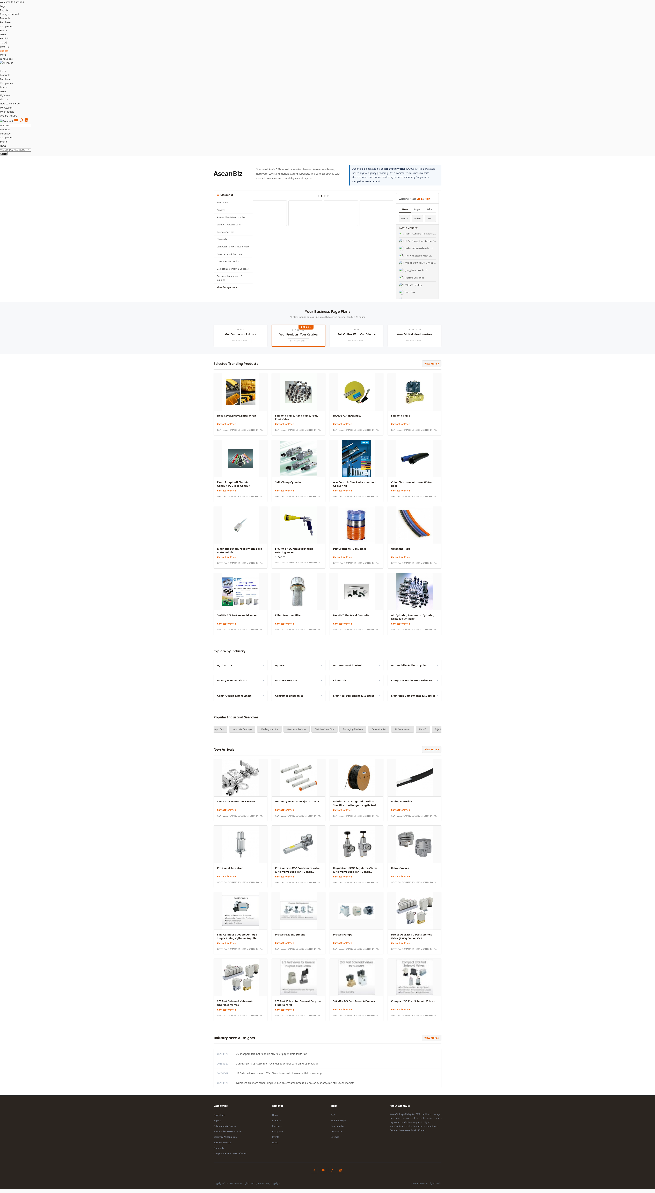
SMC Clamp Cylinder (288, 482)
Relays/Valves (400, 868)
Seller (430, 209)
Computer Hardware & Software (233, 246)
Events (4, 30)
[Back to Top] (0, 1190)
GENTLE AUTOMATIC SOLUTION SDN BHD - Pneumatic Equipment (240, 429)
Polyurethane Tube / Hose (349, 548)
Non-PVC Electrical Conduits (351, 615)
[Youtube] (16, 121)
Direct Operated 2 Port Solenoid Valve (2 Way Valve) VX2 (411, 936)
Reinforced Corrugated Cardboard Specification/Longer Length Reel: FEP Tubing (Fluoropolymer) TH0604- (356, 805)
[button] (240, 336)
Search (3, 154)
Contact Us (336, 1131)
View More (431, 363)
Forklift (351, 729)
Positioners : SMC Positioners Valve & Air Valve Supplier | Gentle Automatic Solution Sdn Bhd (297, 871)
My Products (7, 111)
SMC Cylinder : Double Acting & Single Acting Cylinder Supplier (237, 936)
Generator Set (307, 729)
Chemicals (222, 239)
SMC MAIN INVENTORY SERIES (236, 801)
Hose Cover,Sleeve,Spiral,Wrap (236, 415)
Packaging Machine (281, 729)
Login (3, 6)
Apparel (220, 209)
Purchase (5, 22)
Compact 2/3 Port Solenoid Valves (412, 1001)
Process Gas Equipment (290, 934)
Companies (6, 26)
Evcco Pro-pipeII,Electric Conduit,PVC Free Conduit (234, 484)
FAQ (333, 1115)
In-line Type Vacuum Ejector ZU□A (297, 801)
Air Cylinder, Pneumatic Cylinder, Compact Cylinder (412, 617)
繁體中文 (5, 46)
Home (275, 1115)
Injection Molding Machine (377, 729)
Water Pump (426, 729)
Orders (417, 218)
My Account (6, 107)
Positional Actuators (230, 868)
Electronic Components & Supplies (230, 278)
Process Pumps (342, 934)
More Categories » (227, 287)
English (4, 50)
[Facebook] (6, 121)
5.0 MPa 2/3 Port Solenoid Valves (354, 1001)
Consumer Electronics (228, 261)
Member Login (338, 1120)
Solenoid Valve (400, 415)
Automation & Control (225, 1125)
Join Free (15, 103)
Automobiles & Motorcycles (231, 217)
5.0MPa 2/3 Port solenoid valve (237, 615)
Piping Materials (401, 801)
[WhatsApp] (26, 121)
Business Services (225, 231)
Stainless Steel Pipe (253, 729)
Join (428, 198)
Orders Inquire (8, 115)
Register (5, 10)
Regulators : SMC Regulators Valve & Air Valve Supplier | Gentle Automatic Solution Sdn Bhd (355, 871)
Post (430, 218)
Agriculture (222, 202)
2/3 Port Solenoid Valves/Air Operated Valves (235, 1002)
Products (5, 18)
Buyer (417, 209)
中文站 (3, 42)
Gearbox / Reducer (225, 729)
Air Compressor (331, 729)
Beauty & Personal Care (229, 224)
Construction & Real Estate (230, 253)
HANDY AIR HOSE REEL (347, 415)
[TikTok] (21, 121)
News (3, 34)
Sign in (4, 99)
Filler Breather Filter (288, 615)
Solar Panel (405, 729)
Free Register (337, 1125)
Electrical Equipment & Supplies (233, 268)
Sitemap (335, 1136)
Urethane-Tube (400, 548)
